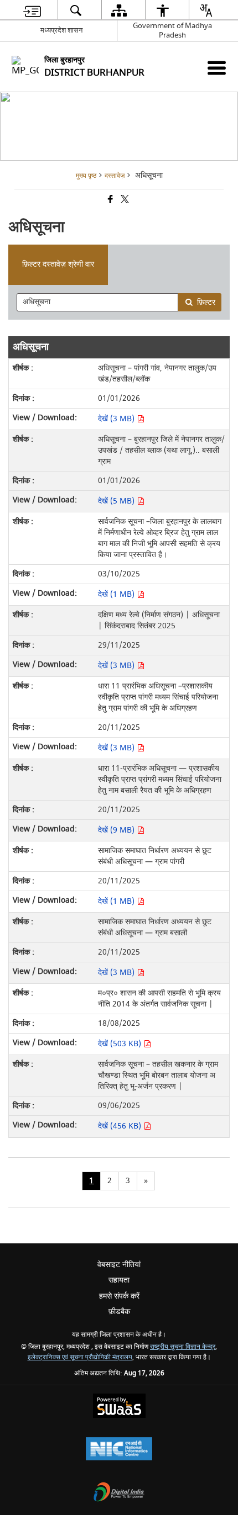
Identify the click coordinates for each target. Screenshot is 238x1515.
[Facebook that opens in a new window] (110, 200)
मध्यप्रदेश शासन (61, 30)
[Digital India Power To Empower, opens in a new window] (119, 1493)
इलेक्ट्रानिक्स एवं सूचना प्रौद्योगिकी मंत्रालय (80, 1357)
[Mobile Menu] (216, 67)
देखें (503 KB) (120, 1044)
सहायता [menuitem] (119, 1280)
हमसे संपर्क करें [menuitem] (119, 1296)
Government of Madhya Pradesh (172, 30)
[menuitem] (32, 10)
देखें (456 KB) (120, 1126)
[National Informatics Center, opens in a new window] (119, 1450)
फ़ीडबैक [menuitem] (119, 1311)
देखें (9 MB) (117, 830)
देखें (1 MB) (117, 594)
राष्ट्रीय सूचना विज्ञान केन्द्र (182, 1347)
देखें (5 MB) (117, 501)
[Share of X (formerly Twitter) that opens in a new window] (124, 200)
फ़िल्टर (206, 302)
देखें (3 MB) (117, 419)
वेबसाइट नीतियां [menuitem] (119, 1264)
